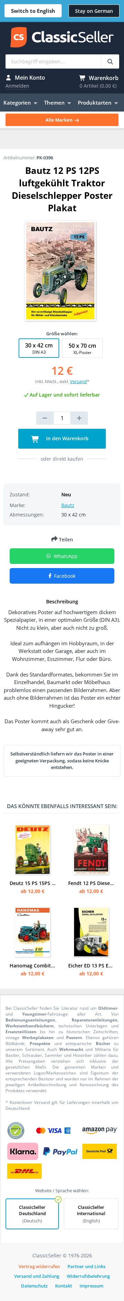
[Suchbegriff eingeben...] (110, 61)
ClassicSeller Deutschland (32, 1214)
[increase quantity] (79, 418)
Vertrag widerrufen (39, 1266)
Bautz (67, 505)
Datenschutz (34, 1286)
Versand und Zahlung (36, 1276)
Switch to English (33, 10)
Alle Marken (59, 120)
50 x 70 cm (82, 348)
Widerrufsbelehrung (88, 1276)
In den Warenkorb (67, 438)
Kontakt (63, 1286)
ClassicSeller (62, 37)
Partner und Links (86, 1266)
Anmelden (17, 85)
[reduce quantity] (44, 418)
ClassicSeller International (91, 1214)
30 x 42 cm (39, 348)
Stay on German (94, 11)
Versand (78, 381)
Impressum (91, 1286)
